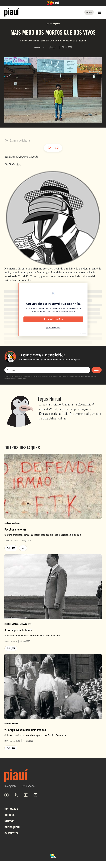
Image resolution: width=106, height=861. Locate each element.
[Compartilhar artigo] (56, 148)
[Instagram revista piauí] (35, 795)
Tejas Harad (49, 398)
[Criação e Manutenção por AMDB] (53, 855)
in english (10, 785)
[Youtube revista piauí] (26, 795)
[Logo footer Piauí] (53, 775)
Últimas (9, 820)
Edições (9, 814)
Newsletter (11, 833)
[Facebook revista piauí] (6, 795)
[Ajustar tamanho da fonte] (49, 148)
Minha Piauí (12, 827)
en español (28, 785)
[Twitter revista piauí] (16, 795)
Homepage (11, 808)
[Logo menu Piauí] (11, 12)
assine (97, 370)
